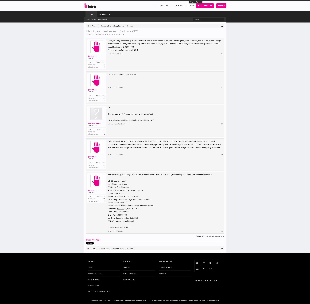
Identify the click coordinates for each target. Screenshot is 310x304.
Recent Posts (102, 20)
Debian (98, 34)
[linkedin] (197, 269)
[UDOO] (90, 5)
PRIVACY (162, 273)
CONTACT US (128, 279)
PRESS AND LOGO (95, 273)
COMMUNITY (179, 6)
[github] (210, 269)
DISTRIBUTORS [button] (205, 5)
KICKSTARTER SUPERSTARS (99, 291)
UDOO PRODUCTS (164, 6)
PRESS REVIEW (93, 285)
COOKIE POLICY (165, 267)
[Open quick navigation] (222, 26)
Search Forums (91, 20)
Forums (91, 14)
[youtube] (217, 263)
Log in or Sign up (195, 2)
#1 (222, 54)
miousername (94, 123)
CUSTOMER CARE (130, 273)
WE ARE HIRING (94, 279)
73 (104, 132)
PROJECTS (190, 6)
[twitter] (210, 263)
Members (103, 14)
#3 (222, 124)
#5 (222, 231)
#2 (222, 87)
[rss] (197, 263)
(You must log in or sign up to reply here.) (210, 236)
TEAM (90, 267)
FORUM (126, 267)
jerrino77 (112, 34)
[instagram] (204, 269)
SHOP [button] (222, 5)
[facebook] (204, 263)
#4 (222, 154)
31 (104, 65)
